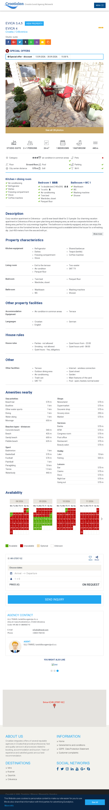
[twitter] (20, 42)
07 (22, 515)
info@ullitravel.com (40, 630)
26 (17, 528)
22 (25, 523)
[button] (102, 519)
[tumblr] (25, 42)
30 (27, 528)
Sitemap (34, 794)
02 (27, 510)
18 (14, 523)
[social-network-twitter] (63, 769)
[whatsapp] (31, 42)
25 (14, 528)
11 (14, 519)
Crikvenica (12, 779)
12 (17, 519)
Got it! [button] (95, 802)
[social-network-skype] (89, 769)
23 (27, 523)
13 (20, 519)
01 (25, 510)
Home (61, 741)
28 (22, 528)
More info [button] (9, 805)
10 (11, 519)
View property (34, 23)
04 (14, 515)
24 (11, 528)
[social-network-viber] (92, 769)
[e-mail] (42, 42)
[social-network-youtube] (78, 769)
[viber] (37, 42)
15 (25, 519)
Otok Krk (11, 775)
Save (90, 560)
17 (11, 523)
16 (27, 519)
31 (11, 532)
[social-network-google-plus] (83, 769)
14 (22, 519)
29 (25, 528)
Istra (10, 768)
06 (20, 515)
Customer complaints (68, 753)
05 (17, 515)
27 (20, 528)
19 (17, 523)
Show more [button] (97, 234)
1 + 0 (17, 578)
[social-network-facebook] (58, 769)
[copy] (48, 42)
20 (20, 523)
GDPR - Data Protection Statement (74, 749)
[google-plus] (14, 42)
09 (27, 515)
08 (25, 515)
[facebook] (8, 42)
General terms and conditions (72, 745)
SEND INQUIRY (54, 599)
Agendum (53, 794)
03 (11, 515)
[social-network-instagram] (68, 769)
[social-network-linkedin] (73, 769)
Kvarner (11, 772)
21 (22, 523)
